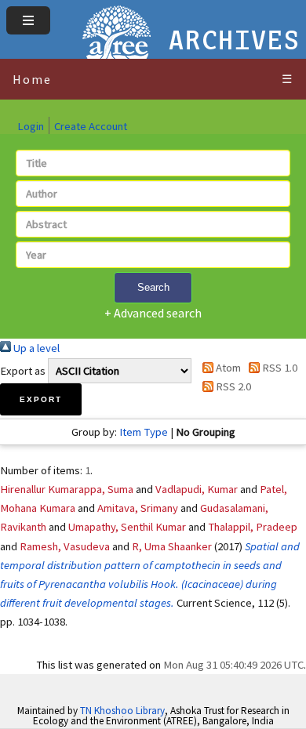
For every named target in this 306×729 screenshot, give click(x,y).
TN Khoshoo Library (122, 710)
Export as (23, 371)
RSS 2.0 (231, 386)
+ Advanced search (153, 313)
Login (30, 126)
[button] (41, 399)
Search (153, 287)
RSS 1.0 (278, 368)
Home (32, 79)
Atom (226, 368)
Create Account (90, 126)
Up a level (35, 348)
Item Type (143, 432)
